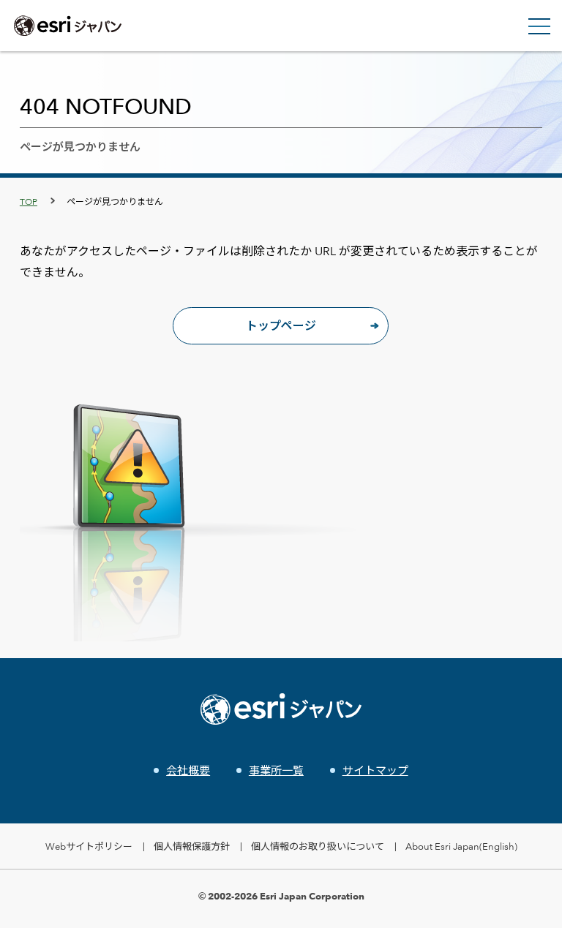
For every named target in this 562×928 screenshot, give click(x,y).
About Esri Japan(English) (461, 846)
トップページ (281, 326)
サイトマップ (375, 770)
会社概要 (188, 770)
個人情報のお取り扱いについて (317, 846)
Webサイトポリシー (88, 846)
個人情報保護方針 (192, 846)
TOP (28, 201)
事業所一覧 (276, 770)
